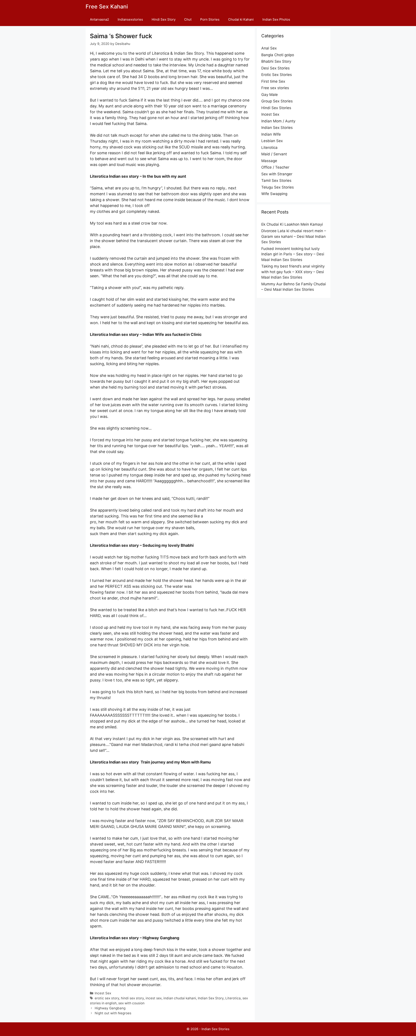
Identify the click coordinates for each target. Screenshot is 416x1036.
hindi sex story (132, 998)
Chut (188, 19)
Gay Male (269, 94)
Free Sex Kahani (107, 6)
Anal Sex (269, 48)
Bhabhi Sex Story (276, 61)
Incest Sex (103, 993)
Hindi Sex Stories (276, 108)
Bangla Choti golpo (277, 55)
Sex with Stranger (276, 174)
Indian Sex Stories (277, 127)
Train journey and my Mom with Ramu (176, 762)
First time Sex (273, 81)
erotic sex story (107, 998)
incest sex (154, 998)
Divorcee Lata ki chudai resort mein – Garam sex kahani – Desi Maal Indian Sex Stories (293, 236)
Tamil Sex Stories (276, 180)
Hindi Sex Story (164, 19)
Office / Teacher (275, 167)
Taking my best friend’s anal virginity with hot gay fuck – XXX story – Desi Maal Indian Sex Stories (293, 271)
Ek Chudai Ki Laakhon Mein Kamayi (292, 224)
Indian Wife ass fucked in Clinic (172, 334)
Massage (269, 161)
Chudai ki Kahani (241, 19)
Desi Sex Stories (275, 68)
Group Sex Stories (277, 101)
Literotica (233, 998)
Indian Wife (271, 134)
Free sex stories (275, 88)
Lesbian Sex (272, 141)
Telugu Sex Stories (277, 187)
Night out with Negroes (113, 1013)
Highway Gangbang (161, 938)
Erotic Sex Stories (276, 74)
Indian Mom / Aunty (278, 121)
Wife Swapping (274, 194)
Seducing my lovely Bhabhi (168, 545)
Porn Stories (209, 19)
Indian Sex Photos (276, 19)
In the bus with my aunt (164, 176)
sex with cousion (131, 1003)
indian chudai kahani (179, 998)
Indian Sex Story (211, 998)
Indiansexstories (130, 19)
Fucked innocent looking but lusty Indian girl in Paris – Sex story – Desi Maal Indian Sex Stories (292, 254)
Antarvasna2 (99, 19)
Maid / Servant (274, 154)
